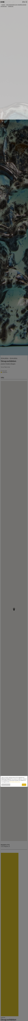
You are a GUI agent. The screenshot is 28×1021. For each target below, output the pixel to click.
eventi (3, 4)
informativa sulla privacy (15, 781)
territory (10, 6)
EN (23, 2)
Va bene (24, 784)
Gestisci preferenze (6, 784)
